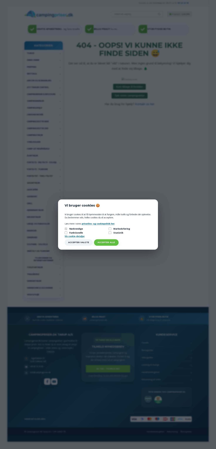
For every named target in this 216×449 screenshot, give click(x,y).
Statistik (118, 232)
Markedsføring (121, 228)
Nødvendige (76, 228)
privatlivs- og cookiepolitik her (98, 223)
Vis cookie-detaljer (75, 236)
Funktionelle (76, 232)
